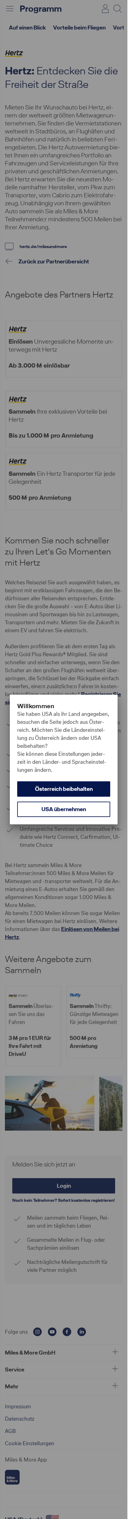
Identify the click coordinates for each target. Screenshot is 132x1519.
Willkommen (35, 706)
